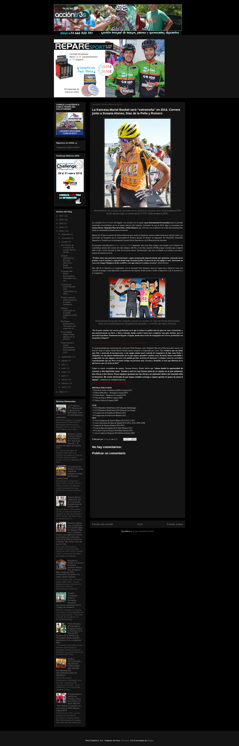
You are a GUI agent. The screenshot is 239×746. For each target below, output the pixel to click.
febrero (65, 383)
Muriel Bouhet (108, 223)
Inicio (140, 524)
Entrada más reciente (102, 524)
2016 (61, 220)
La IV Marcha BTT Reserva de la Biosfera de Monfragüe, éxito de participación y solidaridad (69, 411)
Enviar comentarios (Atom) (143, 531)
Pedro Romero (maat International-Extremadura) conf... (68, 347)
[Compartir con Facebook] (132, 439)
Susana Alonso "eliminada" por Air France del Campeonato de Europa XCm (75, 502)
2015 (61, 223)
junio (64, 368)
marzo (65, 379)
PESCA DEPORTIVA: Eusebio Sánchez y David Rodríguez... (68, 262)
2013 (61, 231)
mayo (64, 372)
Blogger (150, 740)
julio (64, 364)
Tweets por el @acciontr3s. (68, 147)
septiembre (67, 357)
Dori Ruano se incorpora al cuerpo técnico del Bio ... (68, 248)
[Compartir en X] (129, 439)
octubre (65, 242)
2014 (61, 227)
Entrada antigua (175, 524)
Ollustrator (125, 740)
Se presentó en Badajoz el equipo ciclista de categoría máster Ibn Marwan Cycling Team (69, 472)
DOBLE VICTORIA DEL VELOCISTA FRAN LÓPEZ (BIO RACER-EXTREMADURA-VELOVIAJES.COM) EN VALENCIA (68, 667)
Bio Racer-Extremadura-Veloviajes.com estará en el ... (68, 324)
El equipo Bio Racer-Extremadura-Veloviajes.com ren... (68, 276)
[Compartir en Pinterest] (135, 439)
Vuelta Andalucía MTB (157, 213)
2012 (61, 392)
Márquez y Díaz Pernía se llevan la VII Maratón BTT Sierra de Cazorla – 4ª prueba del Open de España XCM (69, 441)
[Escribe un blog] (127, 439)
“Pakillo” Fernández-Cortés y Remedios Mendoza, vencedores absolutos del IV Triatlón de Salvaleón (68, 600)
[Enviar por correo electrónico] (124, 439)
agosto (65, 360)
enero (64, 387)
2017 (61, 216)
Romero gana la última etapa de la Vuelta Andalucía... (69, 300)
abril (64, 376)
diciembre (66, 234)
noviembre (66, 238)
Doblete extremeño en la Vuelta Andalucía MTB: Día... (69, 313)
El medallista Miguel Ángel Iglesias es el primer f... (67, 335)
